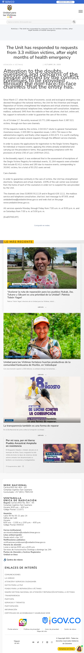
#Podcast (49, 460)
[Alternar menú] (81, 11)
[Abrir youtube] (33, 642)
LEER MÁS (41, 307)
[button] (13, 2)
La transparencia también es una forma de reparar (31, 425)
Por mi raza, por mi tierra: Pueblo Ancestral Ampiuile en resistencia (21, 443)
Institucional (15, 286)
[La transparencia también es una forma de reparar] (42, 400)
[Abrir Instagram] (52, 642)
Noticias (14, 29)
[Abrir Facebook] (43, 642)
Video (34, 286)
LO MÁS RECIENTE (18, 242)
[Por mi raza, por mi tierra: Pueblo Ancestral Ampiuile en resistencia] (61, 453)
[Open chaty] (79, 649)
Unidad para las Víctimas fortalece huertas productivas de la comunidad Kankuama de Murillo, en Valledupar (37, 363)
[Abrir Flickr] (47, 642)
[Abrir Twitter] (38, 642)
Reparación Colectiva (23, 357)
